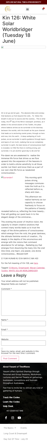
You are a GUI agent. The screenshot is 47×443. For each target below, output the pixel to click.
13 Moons (13, 268)
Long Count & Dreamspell (15, 433)
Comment (6, 289)
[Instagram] (13, 418)
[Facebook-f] (6, 418)
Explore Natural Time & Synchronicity (23, 2)
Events (24, 428)
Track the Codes (11, 397)
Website (4, 339)
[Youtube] (19, 418)
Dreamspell (24, 268)
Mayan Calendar (37, 268)
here (36, 263)
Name (4, 320)
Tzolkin (4, 270)
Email (4, 329)
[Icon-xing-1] (26, 418)
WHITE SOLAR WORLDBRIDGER (23, 270)
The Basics (8, 428)
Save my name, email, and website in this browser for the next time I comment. (20, 352)
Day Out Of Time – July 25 (16, 439)
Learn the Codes (11, 401)
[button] (28, 9)
